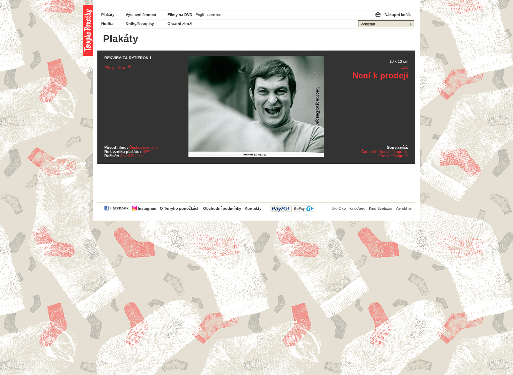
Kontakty (253, 208)
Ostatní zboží (180, 24)
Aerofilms (404, 208)
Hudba (107, 24)
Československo (143, 147)
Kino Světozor (381, 208)
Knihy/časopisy (140, 24)
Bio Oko (339, 208)
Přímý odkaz (115, 68)
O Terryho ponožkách (180, 208)
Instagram (147, 208)
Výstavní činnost (141, 15)
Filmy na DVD (180, 15)
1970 (146, 152)
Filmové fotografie (393, 156)
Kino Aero (357, 208)
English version (208, 15)
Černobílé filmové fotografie (384, 152)
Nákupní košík (398, 15)
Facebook (119, 208)
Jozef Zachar (131, 156)
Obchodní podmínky (222, 208)
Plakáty (107, 15)
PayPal (292, 208)
